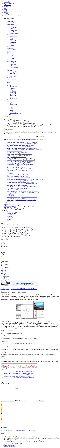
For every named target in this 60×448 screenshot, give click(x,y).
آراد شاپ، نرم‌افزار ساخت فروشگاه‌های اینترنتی (13, 224)
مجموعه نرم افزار (11, 79)
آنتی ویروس (13, 27)
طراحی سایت (7, 5)
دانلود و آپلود (13, 40)
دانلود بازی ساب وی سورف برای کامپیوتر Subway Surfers (21, 186)
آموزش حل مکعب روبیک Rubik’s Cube (17, 185)
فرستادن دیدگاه (5, 292)
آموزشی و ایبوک (11, 21)
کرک (8, 99)
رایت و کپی (13, 65)
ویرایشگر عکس (14, 111)
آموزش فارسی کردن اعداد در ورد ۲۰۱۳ (17, 188)
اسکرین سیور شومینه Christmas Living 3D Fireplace (20, 164)
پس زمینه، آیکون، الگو (15, 113)
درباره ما (6, 12)
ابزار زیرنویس (13, 71)
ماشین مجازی (13, 56)
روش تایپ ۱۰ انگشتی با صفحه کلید (16, 189)
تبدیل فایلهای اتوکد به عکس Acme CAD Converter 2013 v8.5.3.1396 (24, 149)
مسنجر (12, 45)
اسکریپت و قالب (11, 22)
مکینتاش (12, 58)
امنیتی (8, 25)
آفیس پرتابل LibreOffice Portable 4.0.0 (16, 157)
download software (11, 213)
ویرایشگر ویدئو (14, 74)
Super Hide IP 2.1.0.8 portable (14, 151)
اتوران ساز (12, 62)
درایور (11, 89)
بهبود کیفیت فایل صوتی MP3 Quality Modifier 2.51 (20, 155)
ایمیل (11, 39)
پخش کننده (13, 76)
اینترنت (9, 34)
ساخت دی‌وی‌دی (14, 67)
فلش (11, 107)
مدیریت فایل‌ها (14, 98)
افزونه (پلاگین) (10, 24)
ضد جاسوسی (13, 30)
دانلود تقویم (34, 430)
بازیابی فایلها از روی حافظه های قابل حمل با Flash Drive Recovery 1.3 (25, 179)
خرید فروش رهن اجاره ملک (14, 211)
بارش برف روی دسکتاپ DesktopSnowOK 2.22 (19, 163)
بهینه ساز (12, 88)
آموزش (9, 219)
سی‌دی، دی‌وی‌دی (11, 61)
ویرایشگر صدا (13, 73)
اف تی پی (12, 37)
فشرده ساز (13, 92)
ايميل (16, 388)
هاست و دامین (7, 9)
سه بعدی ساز (13, 104)
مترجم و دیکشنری (11, 77)
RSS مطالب (4, 445)
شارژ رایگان (10, 217)
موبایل (8, 82)
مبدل (11, 96)
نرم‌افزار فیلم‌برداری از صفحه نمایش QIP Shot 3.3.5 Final (21, 143)
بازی (8, 46)
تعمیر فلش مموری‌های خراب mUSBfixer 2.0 (18, 177)
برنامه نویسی (10, 48)
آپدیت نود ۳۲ (10, 173)
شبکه (8, 68)
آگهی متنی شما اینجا (9, 204)
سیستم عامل (10, 53)
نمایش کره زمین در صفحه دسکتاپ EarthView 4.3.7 (20, 146)
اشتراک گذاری (13, 36)
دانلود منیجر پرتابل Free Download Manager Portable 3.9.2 (21, 161)
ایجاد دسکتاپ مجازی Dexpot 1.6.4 (15, 166)
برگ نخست (7, 2)
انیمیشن (12, 102)
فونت (11, 108)
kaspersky (9, 216)
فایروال (12, 31)
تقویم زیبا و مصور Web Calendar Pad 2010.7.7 (19, 289)
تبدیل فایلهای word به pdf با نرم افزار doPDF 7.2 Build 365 (22, 197)
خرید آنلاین (3, 268)
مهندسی (9, 80)
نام (16, 386)
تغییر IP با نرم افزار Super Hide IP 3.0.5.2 (17, 176)
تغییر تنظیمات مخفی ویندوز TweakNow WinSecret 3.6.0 (21, 170)
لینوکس (12, 55)
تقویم (14, 430)
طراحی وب (13, 42)
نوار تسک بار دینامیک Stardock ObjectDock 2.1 (18, 152)
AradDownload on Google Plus (8, 446)
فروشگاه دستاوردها (9, 3)
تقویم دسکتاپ (8, 430)
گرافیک (9, 101)
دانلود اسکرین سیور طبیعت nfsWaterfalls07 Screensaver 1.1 (22, 148)
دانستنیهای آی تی (11, 49)
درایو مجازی (13, 64)
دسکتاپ (9, 51)
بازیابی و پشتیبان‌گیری (15, 86)
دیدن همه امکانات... (18, 236)
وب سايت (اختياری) (20, 400)
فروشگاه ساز (7, 6)
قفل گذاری (13, 95)
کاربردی (9, 85)
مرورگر (12, 43)
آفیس (8, 19)
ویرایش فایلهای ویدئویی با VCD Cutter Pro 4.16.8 (19, 180)
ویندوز (11, 59)
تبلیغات (5, 11)
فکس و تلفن (13, 94)
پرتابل (8, 83)
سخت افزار (13, 91)
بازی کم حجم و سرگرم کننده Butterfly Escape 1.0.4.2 (20, 198)
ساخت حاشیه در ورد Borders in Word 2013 (18, 174)
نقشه (11, 110)
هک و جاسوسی (14, 33)
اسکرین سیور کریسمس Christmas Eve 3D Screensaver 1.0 (22, 142)
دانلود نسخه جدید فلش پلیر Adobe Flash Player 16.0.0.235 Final (23, 192)
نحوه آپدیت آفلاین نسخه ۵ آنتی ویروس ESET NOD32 (20, 182)
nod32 (8, 220)
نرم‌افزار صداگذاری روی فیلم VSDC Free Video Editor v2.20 (22, 191)
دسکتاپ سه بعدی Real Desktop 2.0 (16, 167)
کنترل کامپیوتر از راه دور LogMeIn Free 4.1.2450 (19, 154)
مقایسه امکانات (5, 274)
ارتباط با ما (6, 14)
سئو (5, 8)
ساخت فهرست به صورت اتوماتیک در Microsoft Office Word (22, 183)
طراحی (12, 105)
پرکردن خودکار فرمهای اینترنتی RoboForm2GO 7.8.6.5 (21, 160)
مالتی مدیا (9, 70)
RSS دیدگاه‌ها (11, 445)
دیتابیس (9, 52)
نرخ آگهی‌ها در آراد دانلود (10, 207)
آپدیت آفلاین (13, 28)
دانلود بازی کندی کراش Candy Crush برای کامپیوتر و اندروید (22, 200)
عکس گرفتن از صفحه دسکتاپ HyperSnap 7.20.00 (20, 168)
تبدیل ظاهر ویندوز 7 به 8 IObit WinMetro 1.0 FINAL (20, 158)
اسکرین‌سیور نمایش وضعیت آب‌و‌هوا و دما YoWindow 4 (21, 145)
